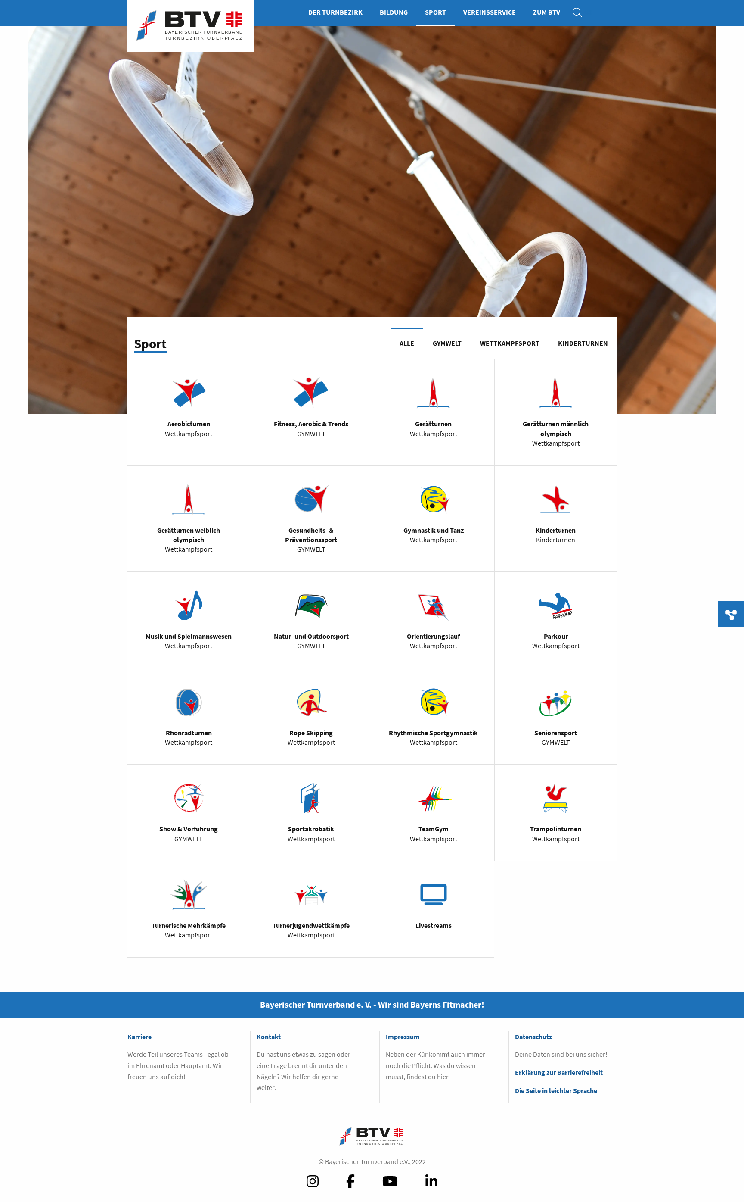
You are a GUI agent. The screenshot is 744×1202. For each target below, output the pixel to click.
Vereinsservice (489, 12)
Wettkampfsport (509, 343)
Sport (435, 12)
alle (407, 343)
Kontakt (269, 1036)
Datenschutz (533, 1036)
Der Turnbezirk (335, 12)
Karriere (139, 1036)
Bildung (394, 12)
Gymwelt (447, 343)
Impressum (403, 1036)
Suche (581, 12)
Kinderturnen (583, 343)
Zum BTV (546, 12)
